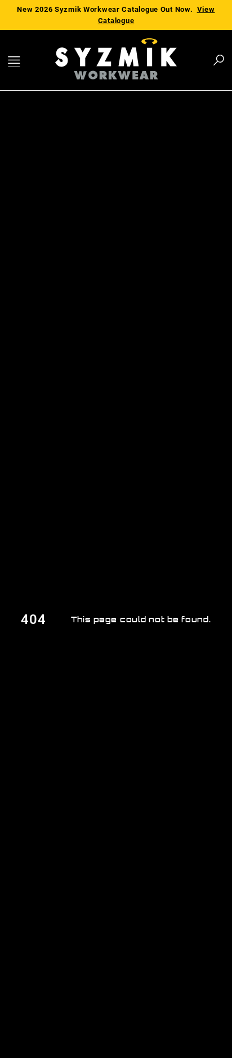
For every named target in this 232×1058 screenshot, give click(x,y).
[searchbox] (156, 60)
